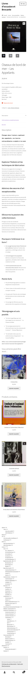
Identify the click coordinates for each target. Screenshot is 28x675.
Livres (9, 15)
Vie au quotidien (15, 15)
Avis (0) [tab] (4, 124)
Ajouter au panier (14, 388)
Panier (22, 671)
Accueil (5, 15)
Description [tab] (5, 115)
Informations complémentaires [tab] (10, 120)
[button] (24, 23)
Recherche (14, 672)
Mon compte (4, 672)
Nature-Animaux (15, 108)
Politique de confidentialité (9, 664)
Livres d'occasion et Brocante (8, 6)
